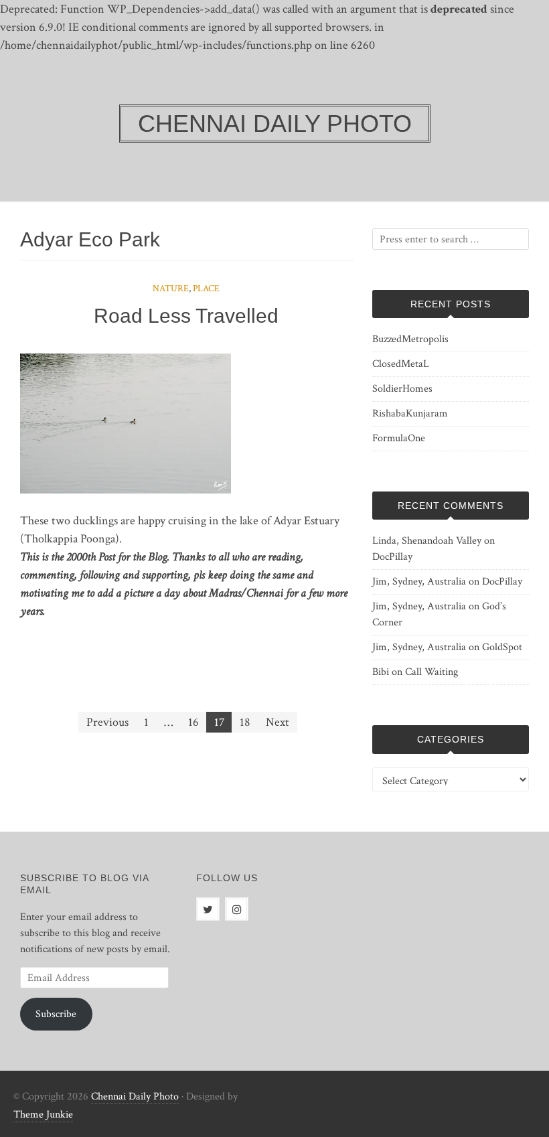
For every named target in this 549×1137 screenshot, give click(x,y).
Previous (107, 722)
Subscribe (55, 1014)
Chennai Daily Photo (135, 1096)
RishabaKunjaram (410, 413)
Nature (171, 289)
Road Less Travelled (186, 316)
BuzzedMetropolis (410, 339)
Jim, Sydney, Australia (419, 582)
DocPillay (392, 557)
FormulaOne (398, 438)
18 (245, 722)
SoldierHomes (402, 389)
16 (193, 722)
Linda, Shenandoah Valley (426, 541)
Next (277, 722)
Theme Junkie (43, 1115)
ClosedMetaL (400, 364)
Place (206, 289)
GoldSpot (502, 647)
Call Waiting (431, 672)
